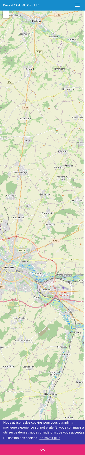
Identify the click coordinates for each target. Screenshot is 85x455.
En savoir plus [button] (49, 438)
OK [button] (42, 449)
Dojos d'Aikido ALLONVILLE (21, 5)
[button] (6, 15)
